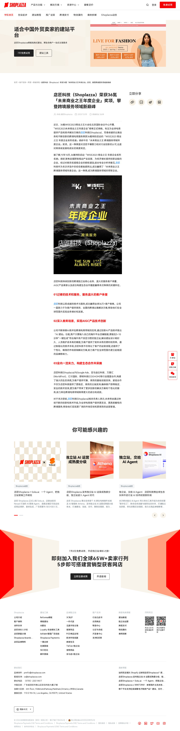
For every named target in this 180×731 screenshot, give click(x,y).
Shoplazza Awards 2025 (22, 638)
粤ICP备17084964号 (57, 720)
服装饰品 (70, 630)
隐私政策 (111, 723)
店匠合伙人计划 (21, 630)
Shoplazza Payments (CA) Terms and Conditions (33, 723)
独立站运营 (124, 621)
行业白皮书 (97, 617)
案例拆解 (123, 634)
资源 (29, 82)
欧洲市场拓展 (72, 638)
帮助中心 (96, 625)
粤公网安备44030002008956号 (83, 720)
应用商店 (96, 621)
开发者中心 (97, 634)
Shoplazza (19, 612)
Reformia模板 (46, 617)
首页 (15, 82)
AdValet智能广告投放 (49, 634)
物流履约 (123, 630)
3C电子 (69, 617)
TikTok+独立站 (73, 646)
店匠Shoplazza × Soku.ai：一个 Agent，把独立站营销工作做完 (147, 681)
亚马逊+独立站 (72, 654)
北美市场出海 (72, 625)
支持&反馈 (97, 638)
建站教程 (123, 617)
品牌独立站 (71, 612)
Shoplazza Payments (50, 638)
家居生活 (70, 642)
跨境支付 (123, 625)
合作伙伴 (18, 625)
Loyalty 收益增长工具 (49, 630)
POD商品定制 (72, 634)
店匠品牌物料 (20, 642)
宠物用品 (70, 650)
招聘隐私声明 (123, 723)
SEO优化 (44, 650)
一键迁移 (44, 642)
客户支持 (22, 82)
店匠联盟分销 (20, 634)
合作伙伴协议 (29, 727)
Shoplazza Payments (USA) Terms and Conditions (57, 727)
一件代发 (70, 621)
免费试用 (167, 5)
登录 (154, 5)
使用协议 (17, 727)
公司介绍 (18, 617)
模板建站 (44, 621)
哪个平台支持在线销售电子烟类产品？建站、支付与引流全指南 (146, 689)
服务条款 (101, 723)
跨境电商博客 (124, 612)
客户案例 (18, 621)
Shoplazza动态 (22, 486)
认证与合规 (97, 630)
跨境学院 (36, 82)
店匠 (83, 132)
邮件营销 (44, 654)
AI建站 (43, 625)
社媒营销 (44, 646)
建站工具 (44, 612)
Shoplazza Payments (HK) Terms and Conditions (75, 723)
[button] (16, 515)
